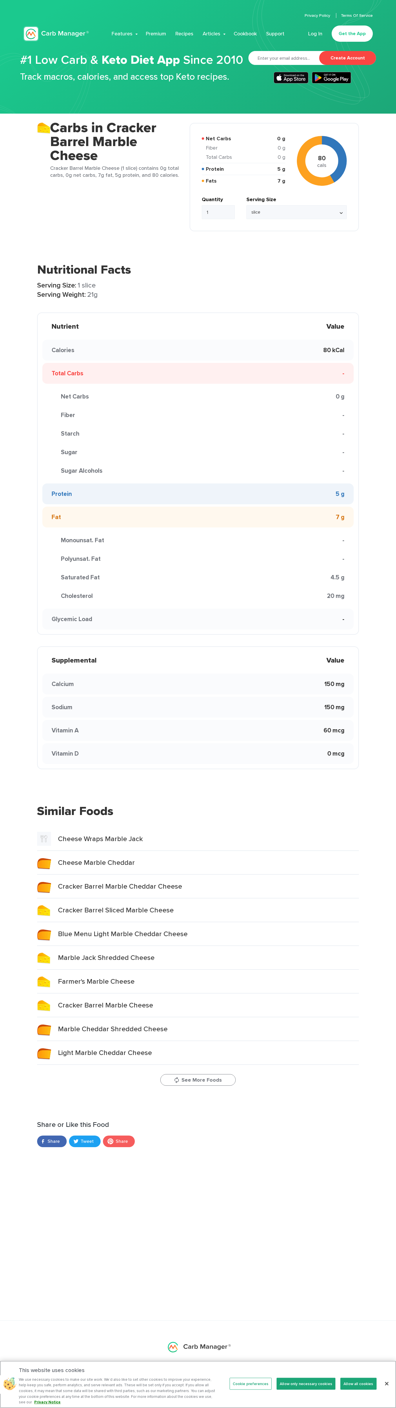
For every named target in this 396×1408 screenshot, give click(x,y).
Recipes (184, 33)
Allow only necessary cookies (306, 1383)
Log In (315, 33)
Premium (156, 33)
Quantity (212, 199)
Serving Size (261, 199)
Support (275, 33)
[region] (198, 1384)
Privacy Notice (47, 1402)
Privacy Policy (318, 15)
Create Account (347, 57)
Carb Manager (56, 33)
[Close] (386, 1383)
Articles (211, 33)
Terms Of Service (357, 15)
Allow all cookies (358, 1383)
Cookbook (245, 33)
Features (122, 33)
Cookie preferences (250, 1383)
